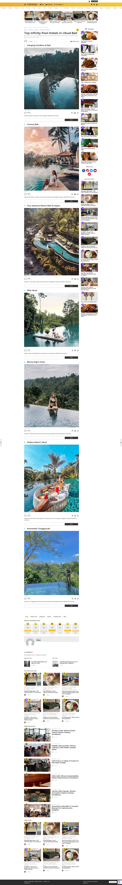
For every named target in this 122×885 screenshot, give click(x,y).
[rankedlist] (77, 30)
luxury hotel (27, 864)
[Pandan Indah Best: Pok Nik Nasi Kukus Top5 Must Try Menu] (89, 89)
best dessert (27, 687)
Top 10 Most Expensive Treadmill (87, 55)
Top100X (32, 4)
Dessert (26, 686)
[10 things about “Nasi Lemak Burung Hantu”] (70, 705)
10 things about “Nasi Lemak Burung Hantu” (92, 22)
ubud (64, 616)
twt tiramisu (27, 689)
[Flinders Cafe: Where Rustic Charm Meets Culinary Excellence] (37, 735)
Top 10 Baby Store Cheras (88, 82)
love (52, 632)
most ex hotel (33, 864)
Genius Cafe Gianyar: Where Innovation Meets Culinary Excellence (64, 793)
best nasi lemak (72, 863)
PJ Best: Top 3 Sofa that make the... (79, 22)
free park (70, 688)
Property (31, 862)
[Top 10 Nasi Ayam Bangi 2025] (89, 143)
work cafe (50, 688)
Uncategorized (44, 30)
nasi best (70, 864)
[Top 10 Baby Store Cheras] (89, 77)
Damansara (48, 686)
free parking (64, 689)
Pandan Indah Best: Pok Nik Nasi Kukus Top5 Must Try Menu (89, 96)
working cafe (46, 689)
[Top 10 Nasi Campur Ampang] (89, 35)
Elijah (28, 112)
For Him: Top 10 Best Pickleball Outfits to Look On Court (88, 274)
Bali (25, 30)
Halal (44, 8)
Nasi (66, 864)
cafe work (56, 687)
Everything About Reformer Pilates (89, 124)
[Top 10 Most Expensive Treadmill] (89, 49)
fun (35, 632)
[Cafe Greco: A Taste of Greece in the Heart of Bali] (37, 765)
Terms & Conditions (29, 881)
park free (70, 689)
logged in (33, 655)
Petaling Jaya (54, 686)
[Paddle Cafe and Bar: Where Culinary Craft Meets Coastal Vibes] (37, 750)
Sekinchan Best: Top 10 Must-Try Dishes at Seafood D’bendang (89, 110)
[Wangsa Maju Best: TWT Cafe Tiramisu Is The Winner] (32, 679)
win (75, 632)
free (74, 687)
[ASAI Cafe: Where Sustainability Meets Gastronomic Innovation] (37, 780)
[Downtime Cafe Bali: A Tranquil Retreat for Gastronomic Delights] (37, 810)
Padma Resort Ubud (37, 442)
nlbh (74, 864)
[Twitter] (91, 170)
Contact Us (46, 881)
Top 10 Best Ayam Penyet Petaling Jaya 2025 (88, 162)
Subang (115, 8)
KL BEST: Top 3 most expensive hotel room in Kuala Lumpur (31, 719)
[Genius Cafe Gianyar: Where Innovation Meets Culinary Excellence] (37, 795)
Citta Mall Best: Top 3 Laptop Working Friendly (43, 22)
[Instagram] (87, 170)
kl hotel (33, 863)
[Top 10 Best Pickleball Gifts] (89, 296)
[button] (89, 1)
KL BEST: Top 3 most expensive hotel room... (67, 22)
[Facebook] (83, 170)
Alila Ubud (32, 290)
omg (68, 632)
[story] (26, 729)
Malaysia (3, 8)
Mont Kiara (80, 8)
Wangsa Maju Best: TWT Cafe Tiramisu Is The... (30, 22)
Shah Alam (108, 8)
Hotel (25, 862)
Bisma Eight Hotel (36, 362)
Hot (43, 4)
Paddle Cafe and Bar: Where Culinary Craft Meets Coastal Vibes (64, 747)
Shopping (64, 687)
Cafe (22, 8)
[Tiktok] (89, 174)
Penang (87, 8)
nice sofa (50, 864)
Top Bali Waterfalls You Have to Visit (39, 662)
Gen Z (39, 8)
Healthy (50, 8)
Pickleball (66, 8)
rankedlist (42, 616)
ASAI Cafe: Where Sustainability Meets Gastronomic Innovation (65, 777)
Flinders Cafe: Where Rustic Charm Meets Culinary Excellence (63, 732)
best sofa (45, 864)
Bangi (101, 8)
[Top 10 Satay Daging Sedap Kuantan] (89, 63)
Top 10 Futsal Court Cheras (89, 136)
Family (44, 862)
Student (45, 687)
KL (61, 8)
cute (28, 632)
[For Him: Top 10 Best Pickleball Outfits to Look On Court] (89, 267)
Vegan (56, 8)
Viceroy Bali (32, 124)
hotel (26, 616)
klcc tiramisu (27, 688)
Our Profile (27, 883)
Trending (59, 4)
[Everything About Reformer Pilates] (89, 118)
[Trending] (26, 699)
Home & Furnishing (50, 862)
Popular (50, 4)
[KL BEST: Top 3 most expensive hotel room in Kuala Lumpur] (32, 705)
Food (34, 8)
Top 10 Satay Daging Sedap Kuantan (89, 69)
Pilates (73, 8)
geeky (44, 632)
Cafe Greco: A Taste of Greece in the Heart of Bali (65, 762)
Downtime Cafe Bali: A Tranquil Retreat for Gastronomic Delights (65, 808)
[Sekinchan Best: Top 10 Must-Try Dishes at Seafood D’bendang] (89, 103)
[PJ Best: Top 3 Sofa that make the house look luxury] (51, 705)
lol (60, 632)
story (59, 728)
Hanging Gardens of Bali (39, 45)
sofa (44, 865)
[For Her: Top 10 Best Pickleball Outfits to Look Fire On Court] (89, 282)
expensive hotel (27, 863)
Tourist (30, 30)
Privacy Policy (38, 881)
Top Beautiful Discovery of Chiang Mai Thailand (69, 662)
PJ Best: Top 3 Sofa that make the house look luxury (51, 718)
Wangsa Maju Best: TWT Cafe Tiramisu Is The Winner (32, 691)
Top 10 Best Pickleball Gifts (89, 302)
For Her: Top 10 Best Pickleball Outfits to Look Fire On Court (88, 289)
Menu (73, 862)
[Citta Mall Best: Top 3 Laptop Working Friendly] (51, 679)
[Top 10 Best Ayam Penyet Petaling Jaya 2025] (89, 156)
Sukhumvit (94, 8)
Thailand (16, 8)
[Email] (95, 170)
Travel (36, 30)
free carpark (65, 688)
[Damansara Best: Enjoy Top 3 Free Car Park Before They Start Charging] (70, 679)
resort (49, 616)
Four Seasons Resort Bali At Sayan (43, 205)
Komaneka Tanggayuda (38, 528)
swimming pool (57, 616)
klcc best (33, 687)
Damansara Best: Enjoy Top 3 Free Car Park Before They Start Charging (70, 693)
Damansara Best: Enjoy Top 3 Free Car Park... (55, 22)
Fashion (28, 8)
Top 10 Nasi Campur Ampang (87, 41)
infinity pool (33, 616)
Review (10, 8)
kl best (63, 864)
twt (37, 688)
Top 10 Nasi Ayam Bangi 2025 (88, 149)
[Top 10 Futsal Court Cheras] (89, 131)
